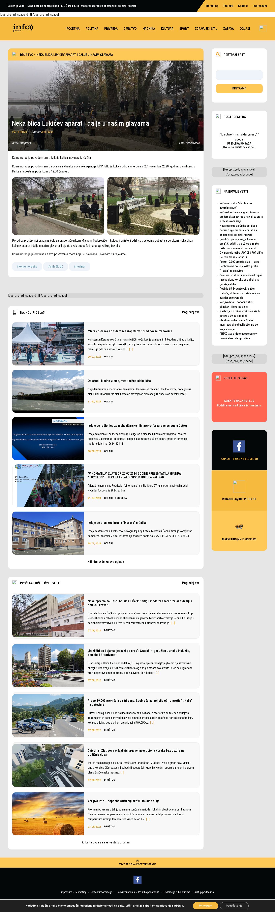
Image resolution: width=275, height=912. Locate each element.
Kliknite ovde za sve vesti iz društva (106, 842)
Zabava (228, 29)
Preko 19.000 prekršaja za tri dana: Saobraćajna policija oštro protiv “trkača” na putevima (140, 702)
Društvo (130, 29)
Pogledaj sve (191, 312)
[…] (131, 349)
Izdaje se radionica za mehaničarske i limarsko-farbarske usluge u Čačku (137, 426)
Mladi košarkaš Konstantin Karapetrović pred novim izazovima (130, 331)
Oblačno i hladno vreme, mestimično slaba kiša (119, 381)
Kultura (167, 29)
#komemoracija (27, 266)
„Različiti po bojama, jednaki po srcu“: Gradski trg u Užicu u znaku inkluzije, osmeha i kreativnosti (139, 653)
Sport (184, 29)
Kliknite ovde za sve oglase (106, 562)
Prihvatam (205, 906)
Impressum (260, 6)
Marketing (81, 892)
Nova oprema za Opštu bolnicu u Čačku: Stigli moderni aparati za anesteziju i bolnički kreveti (140, 603)
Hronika (149, 29)
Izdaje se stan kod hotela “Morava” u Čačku (117, 523)
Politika (92, 29)
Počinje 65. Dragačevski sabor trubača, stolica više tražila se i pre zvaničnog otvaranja (240, 293)
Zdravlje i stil (206, 29)
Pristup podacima (204, 892)
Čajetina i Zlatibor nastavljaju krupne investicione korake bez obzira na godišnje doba (136, 752)
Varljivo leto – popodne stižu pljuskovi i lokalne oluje (123, 801)
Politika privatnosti (148, 892)
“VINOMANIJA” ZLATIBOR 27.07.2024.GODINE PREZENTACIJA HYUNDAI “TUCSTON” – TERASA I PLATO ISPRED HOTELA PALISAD (135, 475)
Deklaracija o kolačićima (176, 892)
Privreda (111, 29)
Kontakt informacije (101, 892)
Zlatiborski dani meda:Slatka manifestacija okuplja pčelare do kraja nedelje (239, 325)
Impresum (66, 892)
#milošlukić (55, 266)
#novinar (79, 266)
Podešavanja (234, 906)
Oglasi (245, 29)
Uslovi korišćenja (125, 892)
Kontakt (243, 6)
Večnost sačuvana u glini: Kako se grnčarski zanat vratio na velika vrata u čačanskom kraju (241, 217)
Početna (73, 29)
